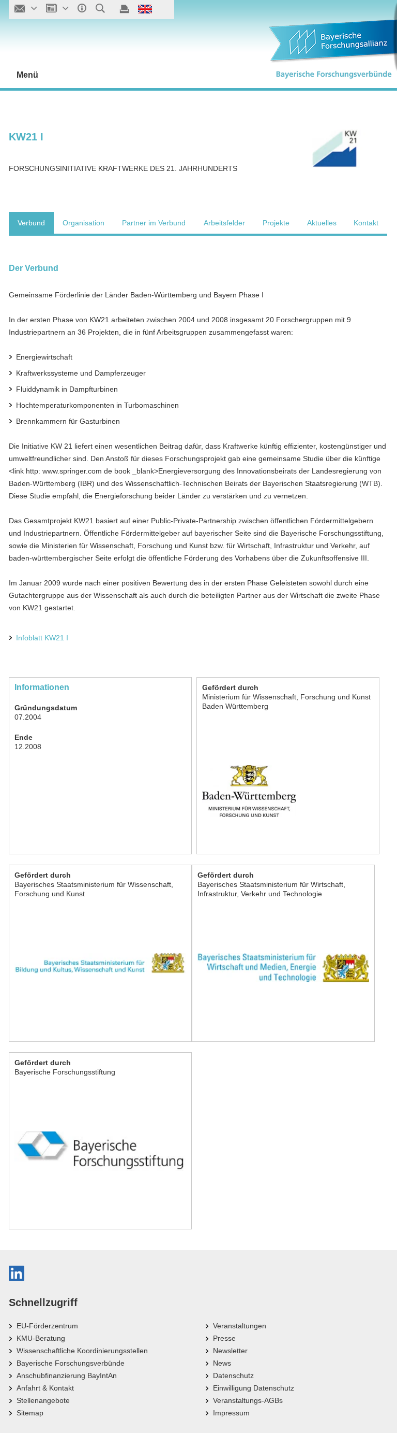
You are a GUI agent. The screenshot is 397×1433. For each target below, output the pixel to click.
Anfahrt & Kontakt (45, 1388)
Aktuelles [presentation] (322, 223)
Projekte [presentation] (276, 223)
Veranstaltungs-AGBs (248, 1400)
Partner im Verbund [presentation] (154, 223)
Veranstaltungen (239, 1326)
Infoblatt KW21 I (42, 638)
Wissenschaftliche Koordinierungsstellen (82, 1350)
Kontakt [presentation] (366, 223)
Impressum (231, 1413)
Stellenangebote (43, 1400)
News (222, 1363)
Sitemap (30, 1413)
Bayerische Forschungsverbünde (71, 1363)
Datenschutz (233, 1375)
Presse (224, 1338)
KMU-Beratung (41, 1338)
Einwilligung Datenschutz (253, 1388)
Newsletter (230, 1350)
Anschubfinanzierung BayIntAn (67, 1375)
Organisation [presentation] (83, 223)
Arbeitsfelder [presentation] (224, 223)
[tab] (31, 223)
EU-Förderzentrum (47, 1326)
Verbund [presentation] (31, 223)
